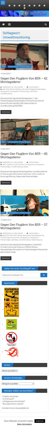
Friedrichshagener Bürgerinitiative (35, 89)
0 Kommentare (33, 87)
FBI (23, 89)
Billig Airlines (10, 89)
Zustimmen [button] (40, 421)
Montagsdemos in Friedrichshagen (19, 66)
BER (4, 89)
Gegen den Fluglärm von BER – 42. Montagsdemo (24, 80)
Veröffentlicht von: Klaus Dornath (12, 87)
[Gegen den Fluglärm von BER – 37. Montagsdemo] (24, 203)
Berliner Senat (22, 235)
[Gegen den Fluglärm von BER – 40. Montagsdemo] (24, 132)
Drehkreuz (18, 89)
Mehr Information (24, 424)
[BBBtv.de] (3, 24)
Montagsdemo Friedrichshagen (20, 91)
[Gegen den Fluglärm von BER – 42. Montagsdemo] (24, 57)
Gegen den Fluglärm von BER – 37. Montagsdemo (24, 226)
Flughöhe (9, 164)
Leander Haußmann (19, 164)
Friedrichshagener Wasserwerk (9, 238)
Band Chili (6, 235)
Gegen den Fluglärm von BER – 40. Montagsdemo (24, 155)
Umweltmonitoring (6, 93)
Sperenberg (14, 240)
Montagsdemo (5, 91)
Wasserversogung (36, 240)
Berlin (15, 235)
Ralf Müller (33, 91)
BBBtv (3, 66)
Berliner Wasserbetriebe (34, 235)
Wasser (26, 167)
